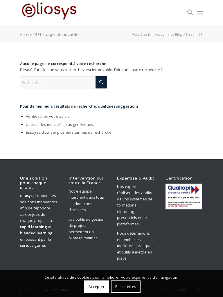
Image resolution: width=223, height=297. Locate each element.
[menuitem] (187, 13)
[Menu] (200, 13)
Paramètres (125, 286)
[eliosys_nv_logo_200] (49, 13)
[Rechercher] (187, 13)
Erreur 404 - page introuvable (49, 34)
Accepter (97, 286)
